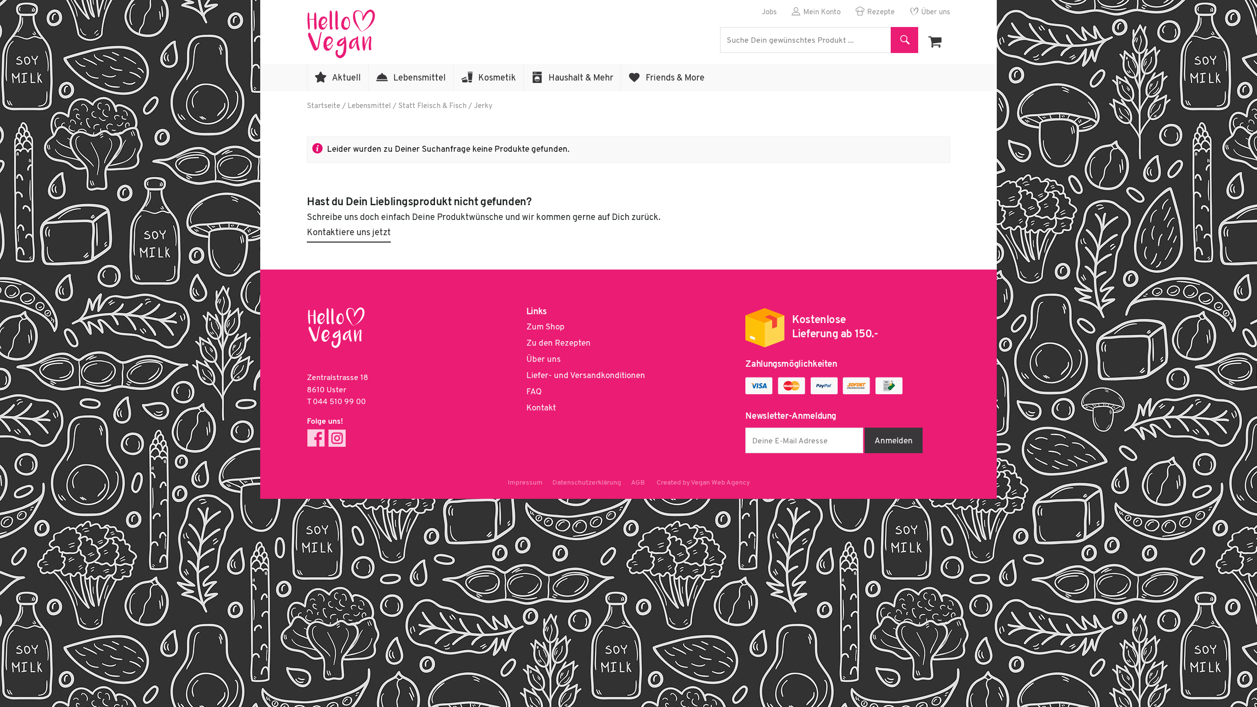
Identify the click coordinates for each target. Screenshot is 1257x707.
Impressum (525, 483)
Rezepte (881, 12)
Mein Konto (822, 12)
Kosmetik (497, 78)
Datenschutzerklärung (586, 483)
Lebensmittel (419, 78)
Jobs (769, 12)
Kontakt (541, 408)
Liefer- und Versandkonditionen (585, 376)
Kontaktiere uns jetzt (349, 233)
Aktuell (346, 78)
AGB (638, 483)
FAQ (534, 392)
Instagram (337, 438)
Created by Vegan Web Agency (703, 483)
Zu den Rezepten (558, 343)
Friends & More (675, 78)
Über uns (935, 12)
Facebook (316, 438)
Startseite (323, 106)
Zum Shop (545, 327)
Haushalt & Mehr (580, 78)
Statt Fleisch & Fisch (432, 106)
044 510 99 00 (339, 402)
